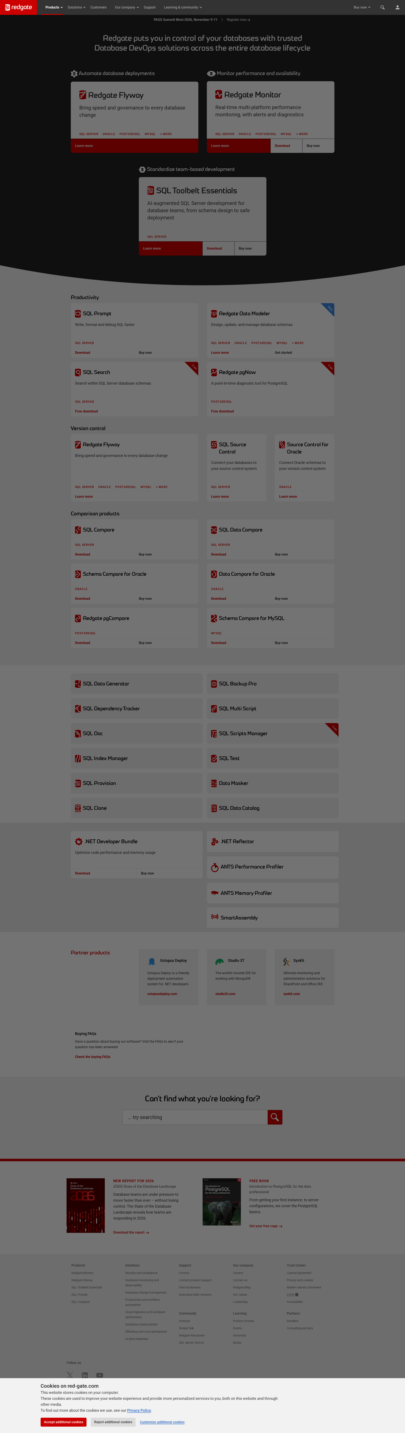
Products (52, 7)
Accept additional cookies (63, 1422)
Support (150, 7)
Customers (98, 7)
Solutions (75, 7)
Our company (125, 7)
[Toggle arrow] (369, 7)
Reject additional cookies (113, 1422)
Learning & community (181, 7)
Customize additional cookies (162, 1422)
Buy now (360, 7)
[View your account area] (397, 7)
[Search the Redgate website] (382, 7)
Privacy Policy (139, 1410)
